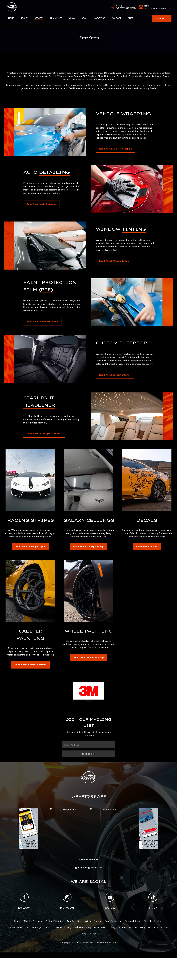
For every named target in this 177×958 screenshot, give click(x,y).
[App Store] (81, 868)
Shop (130, 18)
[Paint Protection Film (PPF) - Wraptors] (132, 302)
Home (11, 18)
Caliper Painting (63, 927)
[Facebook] (24, 897)
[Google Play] (95, 868)
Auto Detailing (74, 921)
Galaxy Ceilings (33, 927)
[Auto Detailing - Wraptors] (132, 189)
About (24, 18)
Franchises (56, 18)
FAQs (84, 933)
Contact (116, 18)
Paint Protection (113, 921)
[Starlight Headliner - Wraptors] (132, 416)
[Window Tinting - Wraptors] (45, 246)
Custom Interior (132, 921)
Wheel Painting (83, 927)
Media (72, 18)
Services (38, 18)
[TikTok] (152, 897)
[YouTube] (110, 897)
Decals (48, 927)
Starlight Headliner (153, 921)
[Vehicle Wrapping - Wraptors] (45, 132)
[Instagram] (67, 897)
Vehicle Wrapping (54, 921)
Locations (99, 18)
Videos (122, 927)
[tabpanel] (28, 809)
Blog (142, 927)
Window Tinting (93, 921)
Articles (133, 927)
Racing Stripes (15, 927)
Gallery (112, 927)
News (85, 18)
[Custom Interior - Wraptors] (45, 359)
